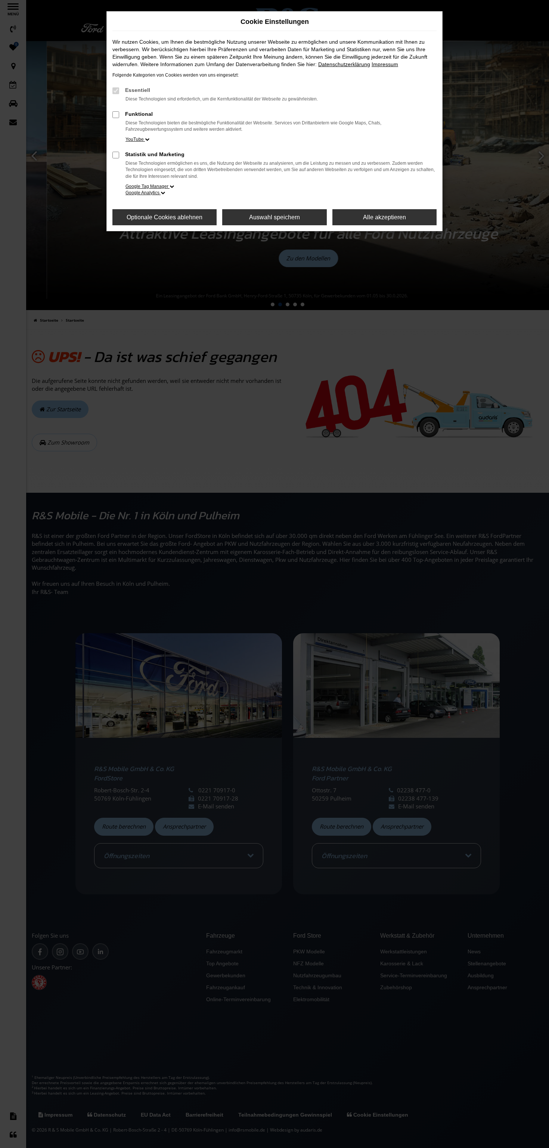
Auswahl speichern (274, 217)
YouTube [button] (135, 139)
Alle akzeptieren (384, 217)
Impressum (385, 64)
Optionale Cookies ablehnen (164, 217)
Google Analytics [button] (143, 192)
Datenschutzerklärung (344, 64)
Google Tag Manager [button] (147, 186)
